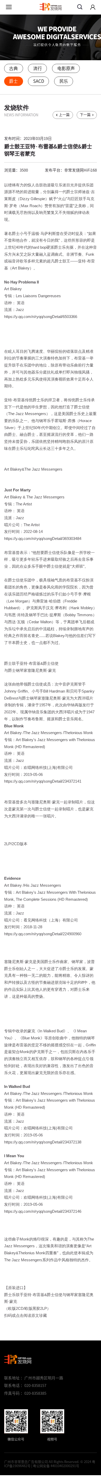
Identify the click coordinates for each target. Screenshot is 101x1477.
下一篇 (85, 115)
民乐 (63, 81)
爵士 (13, 81)
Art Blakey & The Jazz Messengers (34, 497)
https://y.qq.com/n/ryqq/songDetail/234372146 (42, 1211)
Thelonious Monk (78, 733)
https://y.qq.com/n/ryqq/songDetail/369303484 (42, 539)
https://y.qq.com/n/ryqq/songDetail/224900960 (42, 934)
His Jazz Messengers (42, 885)
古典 (13, 68)
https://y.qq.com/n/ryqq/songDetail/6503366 (40, 317)
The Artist (24, 504)
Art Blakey (13, 289)
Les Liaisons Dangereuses (38, 296)
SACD (38, 81)
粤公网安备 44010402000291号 (56, 1466)
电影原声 (66, 68)
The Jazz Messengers (43, 733)
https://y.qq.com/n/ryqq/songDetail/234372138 (42, 1142)
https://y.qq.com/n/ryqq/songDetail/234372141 (42, 781)
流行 (37, 68)
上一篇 (64, 115)
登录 (93, 7)
